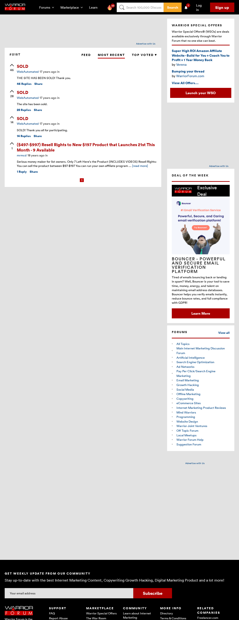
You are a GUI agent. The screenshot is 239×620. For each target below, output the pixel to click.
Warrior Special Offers (101, 613)
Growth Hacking (187, 385)
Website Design (187, 421)
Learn (94, 7)
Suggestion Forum (188, 444)
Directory (166, 613)
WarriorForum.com (190, 76)
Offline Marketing (188, 394)
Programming (185, 417)
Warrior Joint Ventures (191, 426)
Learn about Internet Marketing (137, 615)
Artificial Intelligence (190, 357)
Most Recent (111, 55)
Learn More (200, 313)
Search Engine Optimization (195, 362)
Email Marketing (187, 380)
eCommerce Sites (188, 403)
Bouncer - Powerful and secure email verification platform (199, 265)
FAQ (52, 613)
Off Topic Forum (187, 430)
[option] (201, 251)
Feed (86, 55)
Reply (22, 171)
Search (172, 7)
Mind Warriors (186, 412)
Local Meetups (186, 435)
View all (224, 333)
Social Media (185, 389)
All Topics (183, 344)
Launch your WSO (201, 92)
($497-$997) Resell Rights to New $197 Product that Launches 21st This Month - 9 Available (86, 147)
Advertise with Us (145, 43)
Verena (181, 64)
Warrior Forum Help (190, 439)
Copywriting (184, 398)
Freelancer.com (207, 618)
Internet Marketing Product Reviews (201, 408)
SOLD (22, 66)
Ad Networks (185, 367)
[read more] (140, 166)
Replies (24, 84)
